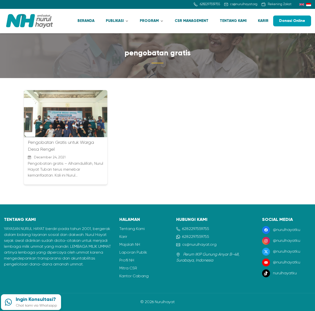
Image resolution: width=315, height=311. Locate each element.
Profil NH (126, 260)
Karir (123, 237)
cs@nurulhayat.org (199, 245)
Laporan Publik (133, 253)
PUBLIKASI (115, 21)
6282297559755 (195, 229)
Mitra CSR (128, 268)
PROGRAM (149, 21)
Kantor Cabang (134, 276)
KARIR (263, 21)
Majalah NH (129, 245)
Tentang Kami (132, 229)
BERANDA (86, 21)
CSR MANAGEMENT (191, 21)
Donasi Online (292, 21)
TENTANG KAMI (233, 21)
